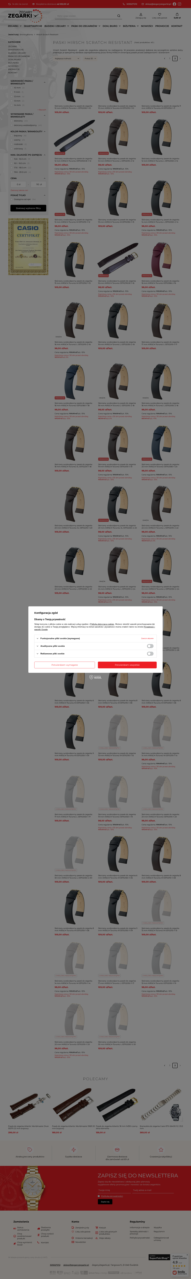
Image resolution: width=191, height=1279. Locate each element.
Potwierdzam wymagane (64, 665)
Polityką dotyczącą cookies (102, 624)
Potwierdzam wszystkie (127, 665)
